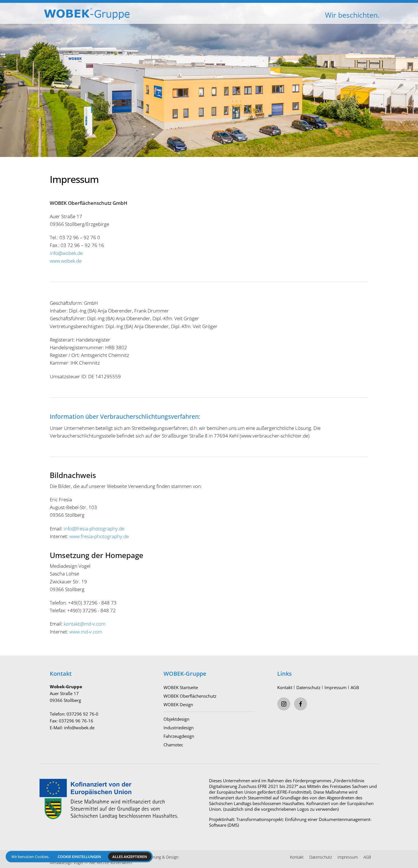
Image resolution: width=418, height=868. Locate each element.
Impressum (335, 687)
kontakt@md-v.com (84, 623)
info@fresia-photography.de (94, 528)
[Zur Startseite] (123, 9)
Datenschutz (308, 687)
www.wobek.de (66, 261)
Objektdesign (176, 719)
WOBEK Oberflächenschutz (190, 696)
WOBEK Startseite (181, 687)
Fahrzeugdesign (179, 736)
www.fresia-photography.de (99, 536)
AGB (355, 687)
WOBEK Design (178, 704)
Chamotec (173, 744)
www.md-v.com (85, 631)
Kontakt (284, 687)
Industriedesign (179, 727)
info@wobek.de (66, 253)
